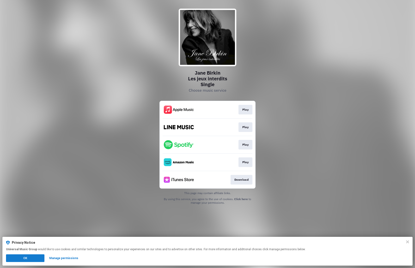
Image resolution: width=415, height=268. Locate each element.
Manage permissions (63, 258)
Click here (241, 199)
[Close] (407, 242)
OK (25, 258)
